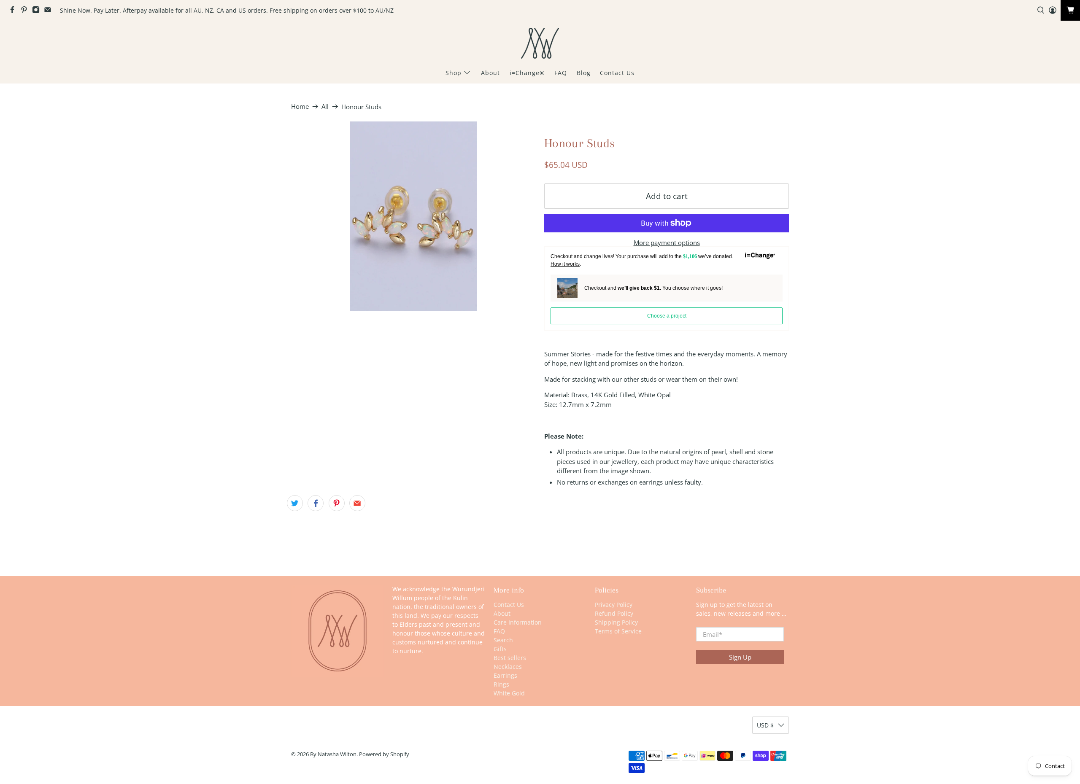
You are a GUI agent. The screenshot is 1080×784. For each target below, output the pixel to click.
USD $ (765, 725)
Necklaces (508, 667)
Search (503, 640)
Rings (501, 684)
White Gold (509, 693)
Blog (584, 73)
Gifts (500, 649)
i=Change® (527, 73)
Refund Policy (614, 613)
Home (300, 106)
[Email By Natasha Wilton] (50, 11)
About (490, 73)
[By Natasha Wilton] (540, 43)
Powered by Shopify (384, 754)
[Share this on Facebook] (316, 503)
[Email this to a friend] (357, 503)
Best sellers (510, 658)
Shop (454, 73)
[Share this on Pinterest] (337, 503)
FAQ (560, 73)
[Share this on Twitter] (295, 503)
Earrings (505, 675)
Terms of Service (618, 631)
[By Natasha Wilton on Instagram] (38, 11)
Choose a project (666, 316)
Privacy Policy (613, 605)
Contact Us (617, 73)
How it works (565, 264)
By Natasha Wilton (333, 754)
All (325, 106)
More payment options (667, 242)
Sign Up (740, 657)
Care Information (518, 622)
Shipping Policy (616, 622)
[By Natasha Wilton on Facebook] (14, 11)
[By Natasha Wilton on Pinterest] (26, 11)
